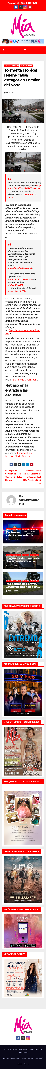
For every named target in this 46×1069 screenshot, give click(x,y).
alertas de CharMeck (24, 379)
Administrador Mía (29, 501)
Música (19, 1064)
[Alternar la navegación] (25, 50)
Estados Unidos (26, 65)
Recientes (34, 529)
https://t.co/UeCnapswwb (20, 268)
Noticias (25, 529)
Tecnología (39, 1058)
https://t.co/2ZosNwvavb (20, 279)
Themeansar (23, 1052)
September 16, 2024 (17, 291)
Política (26, 1064)
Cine (24, 1058)
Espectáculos (15, 1058)
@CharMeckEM (15, 285)
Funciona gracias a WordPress (15, 1049)
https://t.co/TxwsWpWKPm (20, 188)
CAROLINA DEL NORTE (12, 65)
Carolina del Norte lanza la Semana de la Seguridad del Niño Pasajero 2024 (32, 475)
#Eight (39, 185)
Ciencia (30, 1058)
